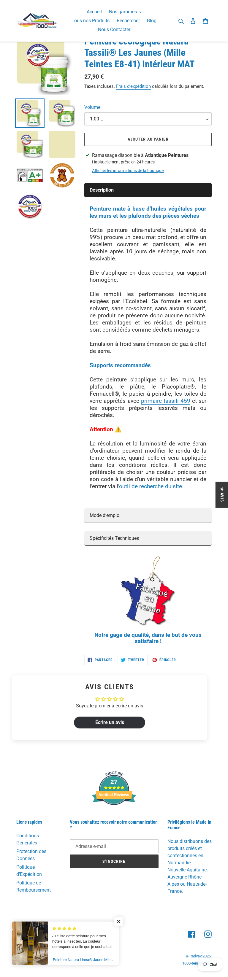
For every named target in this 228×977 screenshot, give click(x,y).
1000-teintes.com (197, 963)
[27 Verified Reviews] (114, 815)
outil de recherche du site (150, 486)
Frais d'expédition (133, 86)
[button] (118, 921)
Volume (92, 107)
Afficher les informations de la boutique (128, 170)
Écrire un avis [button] (109, 722)
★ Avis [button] (222, 494)
